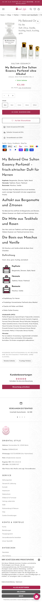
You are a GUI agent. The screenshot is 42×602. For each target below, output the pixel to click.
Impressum (6, 491)
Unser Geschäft (7, 541)
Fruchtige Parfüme (25, 361)
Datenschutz (6, 494)
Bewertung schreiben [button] (21, 387)
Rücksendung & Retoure (10, 508)
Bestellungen (6, 530)
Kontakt (4, 487)
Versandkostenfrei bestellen (11, 537)
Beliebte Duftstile (9, 361)
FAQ (3, 512)
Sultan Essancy (21, 64)
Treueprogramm (7, 534)
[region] (21, 407)
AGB (3, 505)
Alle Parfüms (6, 556)
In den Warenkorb (21, 112)
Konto (4, 527)
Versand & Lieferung (9, 484)
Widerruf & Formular (9, 498)
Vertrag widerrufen (8, 501)
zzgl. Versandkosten (24, 88)
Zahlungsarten (7, 480)
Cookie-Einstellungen (9, 515)
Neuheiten (5, 552)
